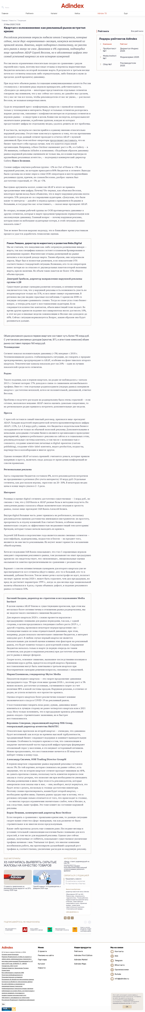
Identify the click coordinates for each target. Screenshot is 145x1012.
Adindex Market (81, 960)
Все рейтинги (137, 31)
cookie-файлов (128, 1000)
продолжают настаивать (63, 140)
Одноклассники (122, 970)
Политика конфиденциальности (12, 975)
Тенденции (22, 21)
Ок (127, 1007)
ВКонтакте (119, 965)
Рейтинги (78, 951)
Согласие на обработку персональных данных (17, 981)
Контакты (119, 951)
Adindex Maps (80, 964)
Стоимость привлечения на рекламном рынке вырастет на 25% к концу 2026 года (17, 888)
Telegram (119, 960)
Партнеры (42, 960)
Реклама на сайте (46, 955)
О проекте (42, 951)
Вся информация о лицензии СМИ (13, 972)
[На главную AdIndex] (72, 5)
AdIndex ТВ (102, 13)
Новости (12, 21)
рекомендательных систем (121, 1003)
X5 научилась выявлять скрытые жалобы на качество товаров (30, 864)
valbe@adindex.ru (72, 912)
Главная (5, 21)
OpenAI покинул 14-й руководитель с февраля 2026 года (47, 887)
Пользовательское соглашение (12, 977)
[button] (89, 922)
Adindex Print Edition (83, 955)
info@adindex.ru (122, 979)
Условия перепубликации (10, 954)
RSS (116, 956)
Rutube (118, 974)
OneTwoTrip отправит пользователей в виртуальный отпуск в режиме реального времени (75, 868)
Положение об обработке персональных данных (18, 979)
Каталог (41, 964)
